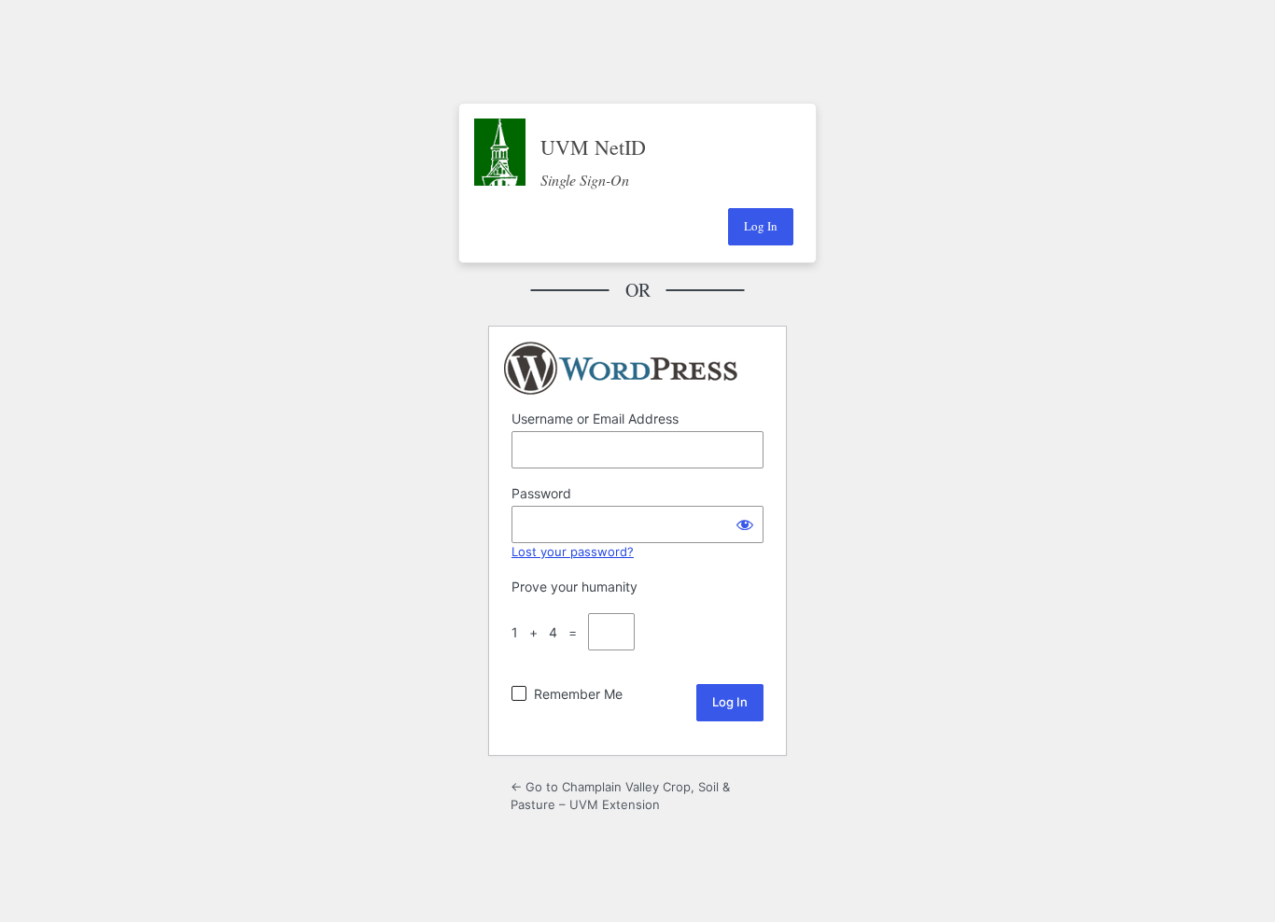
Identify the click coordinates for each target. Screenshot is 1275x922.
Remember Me (578, 694)
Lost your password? (572, 551)
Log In (761, 225)
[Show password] (745, 524)
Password (541, 493)
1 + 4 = (547, 632)
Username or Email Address (595, 418)
